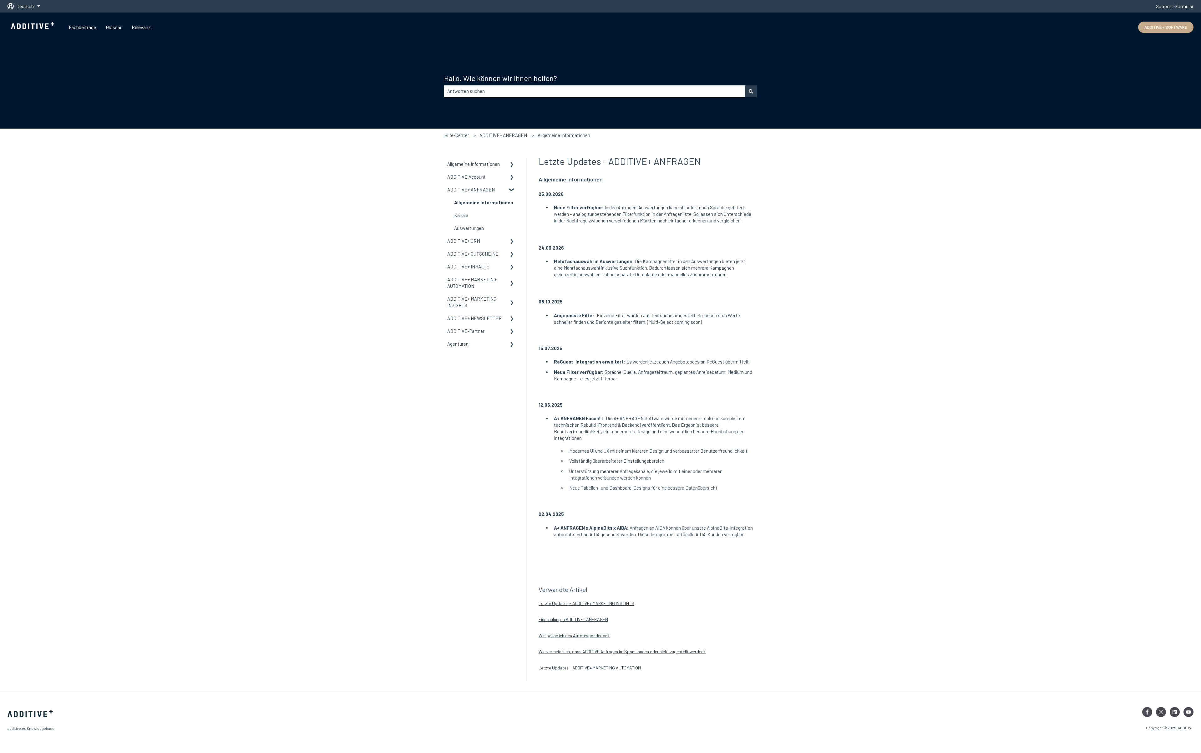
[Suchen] (751, 91)
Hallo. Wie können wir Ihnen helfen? (500, 78)
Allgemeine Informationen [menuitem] (473, 164)
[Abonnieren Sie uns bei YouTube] (1188, 712)
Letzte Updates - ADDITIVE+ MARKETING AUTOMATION (590, 667)
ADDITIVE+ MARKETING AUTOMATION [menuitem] (471, 283)
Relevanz (141, 27)
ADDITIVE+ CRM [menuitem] (463, 241)
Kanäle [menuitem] (461, 215)
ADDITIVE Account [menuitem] (466, 177)
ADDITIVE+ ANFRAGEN (503, 135)
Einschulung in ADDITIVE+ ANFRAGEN (573, 619)
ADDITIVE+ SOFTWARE (1165, 27)
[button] (512, 164)
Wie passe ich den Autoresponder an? (574, 635)
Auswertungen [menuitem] (469, 228)
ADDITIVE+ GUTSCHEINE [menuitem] (473, 254)
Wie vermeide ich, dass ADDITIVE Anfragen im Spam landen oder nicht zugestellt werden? (622, 651)
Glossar (114, 27)
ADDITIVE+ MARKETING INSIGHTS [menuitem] (471, 302)
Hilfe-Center (456, 135)
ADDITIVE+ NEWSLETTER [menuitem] (474, 318)
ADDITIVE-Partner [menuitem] (465, 331)
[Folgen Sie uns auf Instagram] (1161, 712)
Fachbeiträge (82, 27)
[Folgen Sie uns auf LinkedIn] (1175, 712)
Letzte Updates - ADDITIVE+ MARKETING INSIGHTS (586, 603)
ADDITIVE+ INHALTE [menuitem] (468, 266)
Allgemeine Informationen (564, 135)
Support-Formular (1174, 6)
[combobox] (594, 91)
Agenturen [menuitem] (458, 344)
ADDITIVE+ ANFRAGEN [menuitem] (471, 189)
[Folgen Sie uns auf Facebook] (1147, 712)
